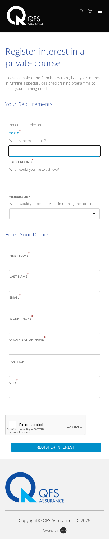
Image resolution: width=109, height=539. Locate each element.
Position (17, 361)
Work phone (21, 318)
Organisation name (27, 339)
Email (15, 297)
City (13, 382)
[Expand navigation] (100, 12)
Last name (19, 276)
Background (21, 161)
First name (19, 255)
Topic (15, 132)
